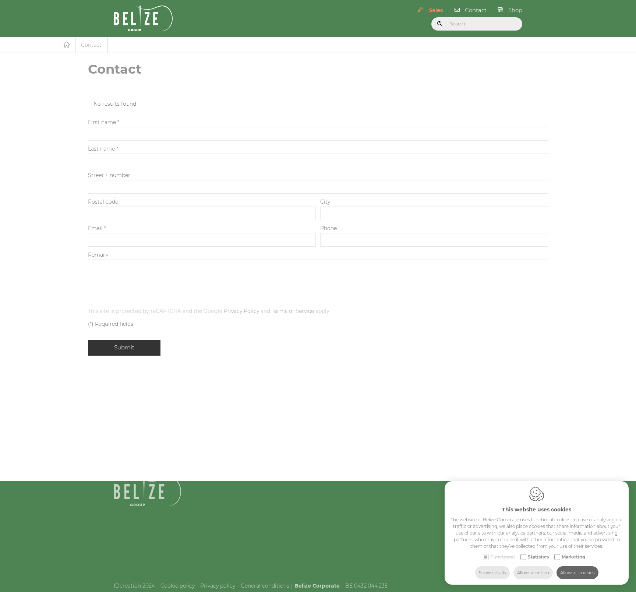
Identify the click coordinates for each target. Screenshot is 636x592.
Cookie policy (177, 585)
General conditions (265, 585)
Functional (502, 557)
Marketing (573, 557)
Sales (436, 10)
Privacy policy (217, 585)
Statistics (538, 557)
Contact (476, 10)
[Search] (439, 24)
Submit (124, 347)
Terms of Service (293, 311)
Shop (515, 10)
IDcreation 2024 (134, 585)
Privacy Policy (241, 311)
